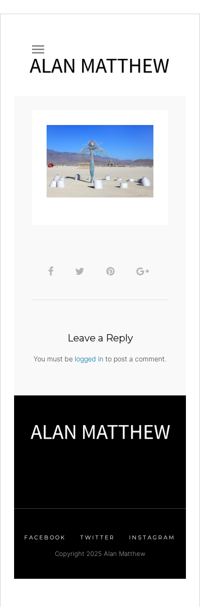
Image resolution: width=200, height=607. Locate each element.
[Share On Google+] (144, 271)
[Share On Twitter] (81, 271)
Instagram (152, 537)
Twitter (97, 537)
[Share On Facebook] (52, 271)
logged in (89, 359)
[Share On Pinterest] (112, 271)
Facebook (45, 537)
